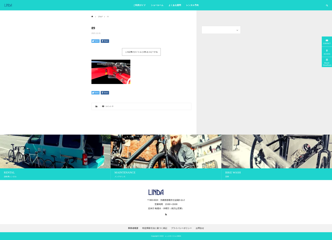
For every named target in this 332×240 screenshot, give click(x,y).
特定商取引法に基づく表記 (154, 228)
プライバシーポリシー (181, 228)
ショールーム (157, 5)
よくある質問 (175, 5)
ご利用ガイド (139, 5)
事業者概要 (133, 228)
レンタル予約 (192, 5)
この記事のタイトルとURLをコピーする (141, 52)
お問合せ (200, 228)
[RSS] (166, 214)
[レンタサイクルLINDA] (13, 5)
